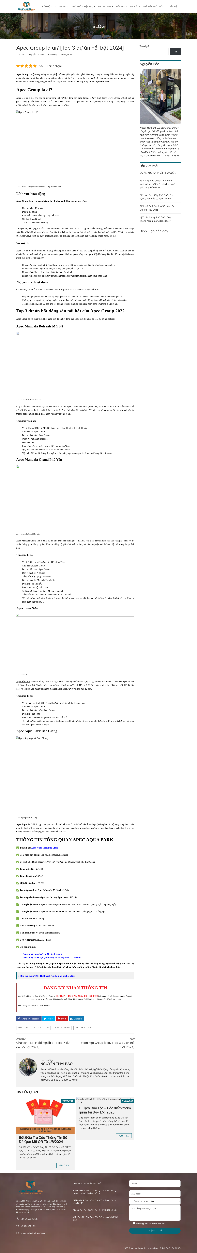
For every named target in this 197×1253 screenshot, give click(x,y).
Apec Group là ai (41, 1028)
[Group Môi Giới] (26, 6)
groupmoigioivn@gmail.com (33, 1233)
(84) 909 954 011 (28, 1226)
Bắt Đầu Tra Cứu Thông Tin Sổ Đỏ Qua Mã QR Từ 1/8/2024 (43, 1139)
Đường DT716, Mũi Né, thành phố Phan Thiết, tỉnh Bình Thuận (57, 428)
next (107, 1043)
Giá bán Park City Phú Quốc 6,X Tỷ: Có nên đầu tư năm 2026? (156, 197)
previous (43, 1043)
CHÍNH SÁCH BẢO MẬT (170, 1248)
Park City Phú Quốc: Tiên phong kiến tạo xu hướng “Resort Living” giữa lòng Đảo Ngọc (157, 184)
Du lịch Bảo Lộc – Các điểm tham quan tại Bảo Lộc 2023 (105, 1110)
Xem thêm (64, 1165)
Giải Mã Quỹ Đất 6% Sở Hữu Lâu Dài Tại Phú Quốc (157, 208)
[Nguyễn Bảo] (160, 96)
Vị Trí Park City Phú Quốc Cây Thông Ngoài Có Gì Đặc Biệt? (155, 219)
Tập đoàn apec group (84, 1028)
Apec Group (23, 1028)
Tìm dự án (145, 46)
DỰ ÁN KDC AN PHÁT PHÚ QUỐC (158, 172)
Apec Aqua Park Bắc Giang (44, 848)
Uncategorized (66, 54)
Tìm (175, 51)
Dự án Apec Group (62, 1028)
